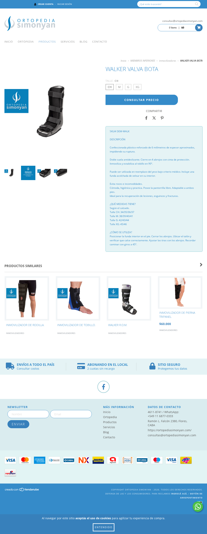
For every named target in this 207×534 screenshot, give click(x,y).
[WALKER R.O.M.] (129, 298)
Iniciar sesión (64, 4)
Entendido (103, 527)
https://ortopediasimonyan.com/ (169, 430)
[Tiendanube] (22, 490)
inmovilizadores (167, 60)
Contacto (99, 41)
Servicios (68, 41)
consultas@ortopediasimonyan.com (182, 21)
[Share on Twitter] (154, 118)
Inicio (8, 41)
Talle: (112, 81)
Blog (83, 41)
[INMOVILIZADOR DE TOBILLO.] (78, 298)
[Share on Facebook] (146, 118)
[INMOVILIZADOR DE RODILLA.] (27, 298)
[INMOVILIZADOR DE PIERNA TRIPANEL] (180, 292)
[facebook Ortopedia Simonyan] (103, 387)
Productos (47, 41)
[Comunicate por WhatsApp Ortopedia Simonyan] (198, 506)
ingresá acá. (179, 493)
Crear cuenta (45, 4)
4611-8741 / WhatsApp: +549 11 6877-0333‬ (163, 414)
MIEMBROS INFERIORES (142, 60)
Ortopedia (26, 41)
